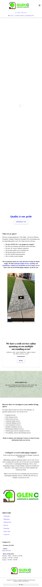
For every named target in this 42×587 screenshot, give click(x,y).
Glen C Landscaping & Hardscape (22, 15)
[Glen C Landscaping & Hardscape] (19, 5)
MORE (21, 443)
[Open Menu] (39, 5)
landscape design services (21, 346)
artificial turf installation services (20, 348)
